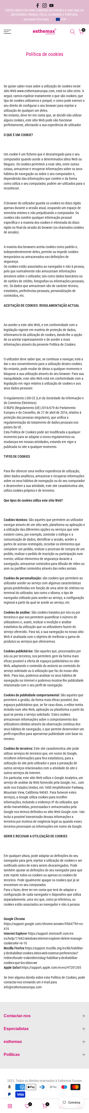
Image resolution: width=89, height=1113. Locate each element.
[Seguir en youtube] (51, 5)
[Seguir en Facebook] (37, 5)
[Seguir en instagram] (44, 5)
